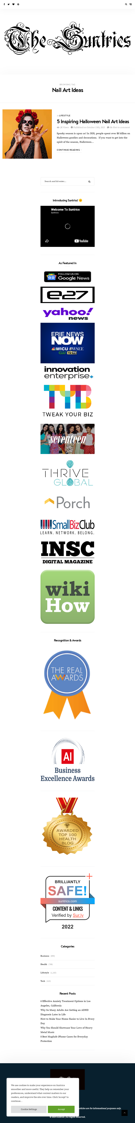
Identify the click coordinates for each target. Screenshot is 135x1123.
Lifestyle (64, 115)
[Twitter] (8, 4)
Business (44, 956)
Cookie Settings (29, 1109)
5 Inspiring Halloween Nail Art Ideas (93, 121)
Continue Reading (69, 149)
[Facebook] (4, 4)
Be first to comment (119, 127)
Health (43, 964)
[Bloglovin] (13, 4)
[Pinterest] (18, 4)
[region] (43, 1097)
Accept (61, 1109)
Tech (42, 981)
